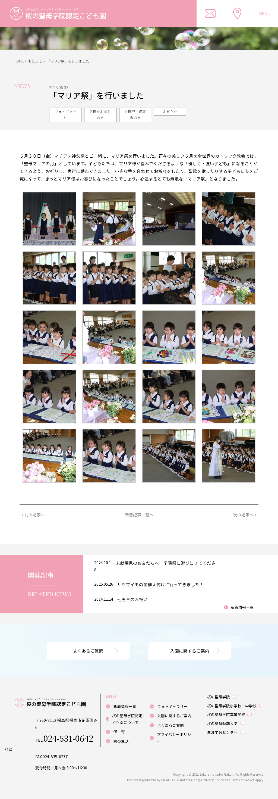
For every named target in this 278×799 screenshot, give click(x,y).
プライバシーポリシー (174, 738)
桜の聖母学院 (218, 697)
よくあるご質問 (88, 651)
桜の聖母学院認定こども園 (65, 13)
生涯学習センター (222, 732)
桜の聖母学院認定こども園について (129, 719)
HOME (19, 61)
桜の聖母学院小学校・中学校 (232, 706)
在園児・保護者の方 (135, 114)
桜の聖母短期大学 (222, 723)
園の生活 (121, 741)
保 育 (119, 731)
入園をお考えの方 (100, 114)
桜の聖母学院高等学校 (226, 714)
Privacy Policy (213, 780)
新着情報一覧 (242, 607)
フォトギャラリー (65, 114)
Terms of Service (242, 780)
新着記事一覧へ (139, 515)
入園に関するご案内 (189, 651)
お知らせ (35, 61)
